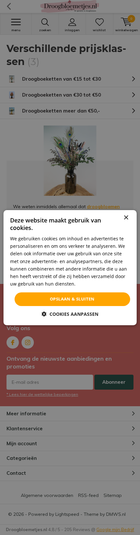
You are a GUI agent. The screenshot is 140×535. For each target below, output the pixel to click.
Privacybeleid (91, 284)
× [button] (125, 217)
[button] (70, 314)
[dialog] (70, 267)
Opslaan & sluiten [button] (72, 299)
